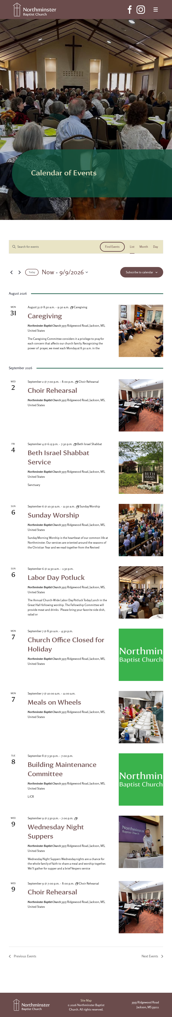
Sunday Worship (53, 515)
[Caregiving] (141, 331)
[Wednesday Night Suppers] (141, 842)
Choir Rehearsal (52, 390)
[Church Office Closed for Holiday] (141, 655)
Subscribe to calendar (139, 272)
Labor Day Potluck (56, 577)
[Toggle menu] (155, 10)
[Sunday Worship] (141, 530)
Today (32, 272)
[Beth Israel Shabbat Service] (141, 468)
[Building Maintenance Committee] (141, 779)
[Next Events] (19, 272)
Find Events (112, 246)
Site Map (86, 1000)
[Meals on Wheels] (141, 717)
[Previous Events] (11, 272)
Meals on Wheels (54, 702)
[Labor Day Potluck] (141, 592)
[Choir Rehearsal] (141, 405)
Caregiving (45, 316)
